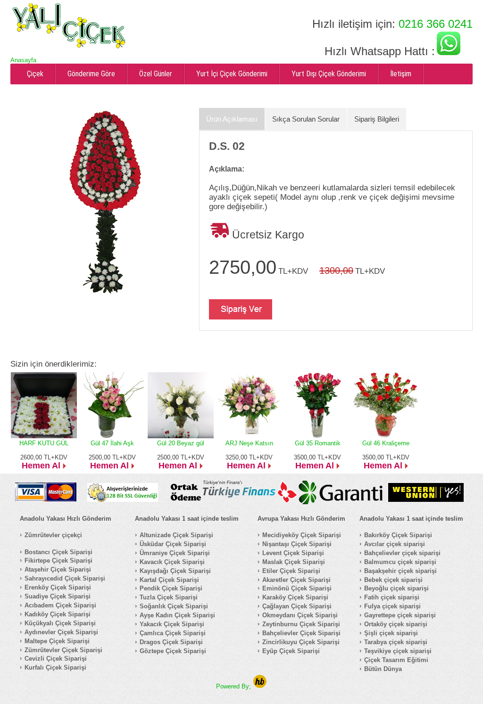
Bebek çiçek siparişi (393, 579)
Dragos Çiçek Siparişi (171, 642)
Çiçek (35, 73)
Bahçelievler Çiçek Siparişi (301, 633)
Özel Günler (155, 73)
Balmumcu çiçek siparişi (400, 561)
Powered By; (234, 686)
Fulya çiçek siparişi (392, 606)
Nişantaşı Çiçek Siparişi (297, 544)
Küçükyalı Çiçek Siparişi (60, 623)
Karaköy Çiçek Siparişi (295, 597)
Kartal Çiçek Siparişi (169, 579)
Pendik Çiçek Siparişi (171, 588)
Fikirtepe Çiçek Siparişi (58, 560)
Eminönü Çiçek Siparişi (297, 588)
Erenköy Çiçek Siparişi (58, 587)
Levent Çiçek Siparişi (293, 553)
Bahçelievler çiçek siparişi (402, 553)
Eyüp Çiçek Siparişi (291, 651)
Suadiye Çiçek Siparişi (58, 596)
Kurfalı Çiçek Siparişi (55, 667)
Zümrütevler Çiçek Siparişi (63, 650)
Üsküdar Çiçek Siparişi (173, 544)
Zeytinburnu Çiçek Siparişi (301, 624)
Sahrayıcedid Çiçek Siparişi (65, 578)
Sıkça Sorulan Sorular (306, 119)
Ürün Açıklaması (232, 119)
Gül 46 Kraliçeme (385, 443)
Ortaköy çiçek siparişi (395, 624)
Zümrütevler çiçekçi (53, 535)
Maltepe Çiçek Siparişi (57, 641)
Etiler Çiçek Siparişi (291, 570)
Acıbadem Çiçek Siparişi (60, 605)
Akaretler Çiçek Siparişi (296, 579)
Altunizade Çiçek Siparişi (176, 535)
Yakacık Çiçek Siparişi (172, 624)
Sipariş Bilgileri (376, 119)
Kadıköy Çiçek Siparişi (58, 614)
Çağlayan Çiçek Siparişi (297, 606)
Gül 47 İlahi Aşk (112, 443)
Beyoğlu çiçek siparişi (396, 588)
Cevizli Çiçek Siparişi (56, 658)
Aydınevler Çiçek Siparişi (61, 632)
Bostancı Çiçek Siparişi (58, 552)
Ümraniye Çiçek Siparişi (175, 553)
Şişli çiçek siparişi (391, 633)
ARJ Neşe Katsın (249, 443)
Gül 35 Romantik (318, 443)
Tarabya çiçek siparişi (395, 642)
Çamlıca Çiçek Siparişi (173, 633)
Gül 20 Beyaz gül (180, 443)
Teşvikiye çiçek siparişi (398, 651)
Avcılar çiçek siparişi (394, 544)
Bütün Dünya (383, 668)
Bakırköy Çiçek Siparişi (398, 535)
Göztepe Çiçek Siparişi (173, 651)
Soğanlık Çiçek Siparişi (174, 606)
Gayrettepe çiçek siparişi (400, 615)
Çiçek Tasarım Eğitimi (396, 659)
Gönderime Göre (91, 73)
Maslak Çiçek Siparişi (293, 561)
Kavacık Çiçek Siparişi (172, 561)
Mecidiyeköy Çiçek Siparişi (301, 535)
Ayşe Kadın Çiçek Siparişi (177, 615)
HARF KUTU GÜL (43, 443)
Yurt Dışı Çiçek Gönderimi (328, 73)
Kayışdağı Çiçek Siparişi (175, 570)
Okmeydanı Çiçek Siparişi (300, 615)
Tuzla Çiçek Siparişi (169, 597)
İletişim (400, 73)
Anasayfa (23, 60)
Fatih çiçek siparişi (391, 597)
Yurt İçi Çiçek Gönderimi (231, 73)
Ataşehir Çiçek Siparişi (58, 569)
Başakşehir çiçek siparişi (400, 570)
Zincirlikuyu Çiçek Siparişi (301, 642)
